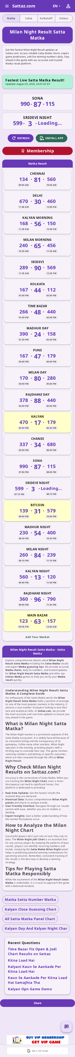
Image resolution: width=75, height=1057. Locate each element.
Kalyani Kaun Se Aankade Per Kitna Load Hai (34, 969)
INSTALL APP (51, 138)
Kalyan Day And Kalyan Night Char (36, 928)
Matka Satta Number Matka (30, 899)
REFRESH (21, 138)
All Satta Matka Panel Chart (30, 919)
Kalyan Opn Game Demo (30, 989)
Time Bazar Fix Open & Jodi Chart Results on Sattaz (32, 951)
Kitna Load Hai (21, 960)
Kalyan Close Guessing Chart (31, 909)
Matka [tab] (11, 18)
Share (37, 1003)
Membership (37, 150)
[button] (37, 1051)
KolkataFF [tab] (46, 18)
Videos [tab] (63, 18)
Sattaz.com (23, 5)
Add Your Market (37, 637)
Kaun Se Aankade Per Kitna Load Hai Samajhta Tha (37, 980)
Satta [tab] (28, 18)
